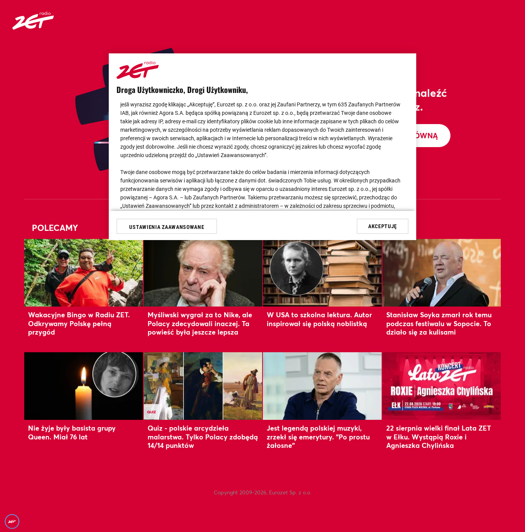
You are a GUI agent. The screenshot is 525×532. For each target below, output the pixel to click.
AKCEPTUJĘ (382, 226)
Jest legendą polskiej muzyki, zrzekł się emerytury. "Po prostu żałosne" (318, 436)
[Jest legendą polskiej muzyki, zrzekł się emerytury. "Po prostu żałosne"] (322, 385)
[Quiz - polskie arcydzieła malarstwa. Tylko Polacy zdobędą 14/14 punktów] (203, 385)
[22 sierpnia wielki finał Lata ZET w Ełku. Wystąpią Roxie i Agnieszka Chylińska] (441, 385)
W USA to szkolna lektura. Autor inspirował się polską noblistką (319, 319)
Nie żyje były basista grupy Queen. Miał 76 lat (72, 432)
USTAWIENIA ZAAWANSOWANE (166, 227)
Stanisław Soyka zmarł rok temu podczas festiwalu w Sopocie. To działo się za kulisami (439, 323)
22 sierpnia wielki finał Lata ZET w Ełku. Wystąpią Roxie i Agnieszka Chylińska (438, 436)
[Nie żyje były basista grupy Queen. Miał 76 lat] (83, 385)
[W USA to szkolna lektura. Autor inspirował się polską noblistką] (322, 272)
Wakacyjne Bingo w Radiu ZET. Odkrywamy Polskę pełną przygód (79, 323)
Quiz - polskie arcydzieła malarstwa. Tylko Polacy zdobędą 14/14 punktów (203, 436)
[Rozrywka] (33, 27)
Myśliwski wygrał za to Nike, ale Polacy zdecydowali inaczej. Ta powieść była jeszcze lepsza (200, 323)
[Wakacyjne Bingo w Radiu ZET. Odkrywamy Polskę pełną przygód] (83, 272)
